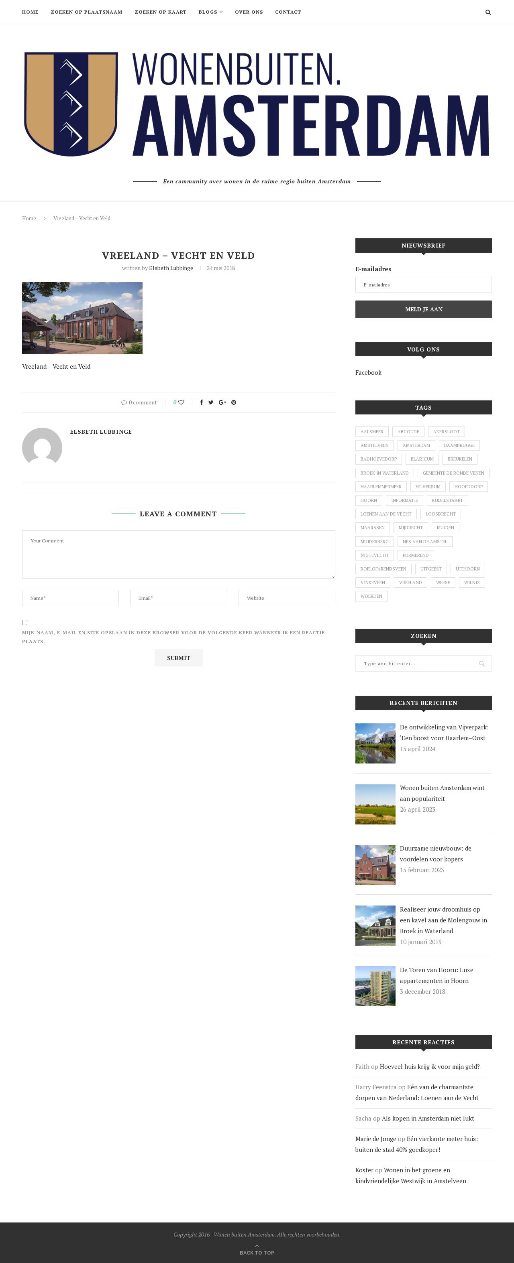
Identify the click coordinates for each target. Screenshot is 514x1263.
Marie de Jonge (375, 1139)
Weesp (443, 582)
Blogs (208, 12)
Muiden (445, 527)
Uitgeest (431, 569)
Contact (288, 12)
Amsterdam (416, 445)
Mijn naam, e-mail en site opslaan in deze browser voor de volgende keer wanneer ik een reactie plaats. (173, 636)
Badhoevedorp (379, 459)
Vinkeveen (373, 582)
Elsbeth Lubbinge (171, 268)
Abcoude (408, 432)
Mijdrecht (411, 527)
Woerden (371, 596)
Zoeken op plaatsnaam (86, 12)
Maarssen (373, 527)
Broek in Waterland (385, 473)
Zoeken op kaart (161, 12)
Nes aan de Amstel (425, 541)
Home (30, 12)
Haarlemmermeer (381, 486)
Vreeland (410, 582)
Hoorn (369, 500)
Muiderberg (375, 541)
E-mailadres (373, 269)
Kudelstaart (447, 500)
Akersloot (446, 432)
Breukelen (460, 459)
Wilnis (472, 582)
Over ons (249, 12)
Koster (364, 1170)
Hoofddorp (469, 486)
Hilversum (428, 486)
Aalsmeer (372, 432)
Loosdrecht (441, 514)
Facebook (368, 372)
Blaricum (422, 459)
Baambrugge (459, 445)
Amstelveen (375, 445)
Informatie (404, 500)
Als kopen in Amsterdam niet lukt (428, 1118)
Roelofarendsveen (383, 569)
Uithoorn (468, 569)
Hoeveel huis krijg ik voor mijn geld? (430, 1066)
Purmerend (416, 555)
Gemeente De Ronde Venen (453, 473)
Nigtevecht (375, 555)
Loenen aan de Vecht (386, 514)
